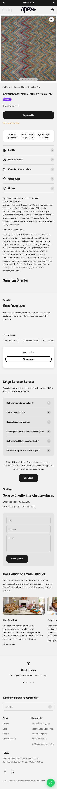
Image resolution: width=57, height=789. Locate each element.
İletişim (6, 733)
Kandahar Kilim (34, 87)
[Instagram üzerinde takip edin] (12, 771)
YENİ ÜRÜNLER (28, 3)
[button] (11, 123)
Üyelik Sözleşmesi (39, 738)
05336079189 (24, 501)
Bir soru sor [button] (28, 359)
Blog (5, 728)
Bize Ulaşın (28, 478)
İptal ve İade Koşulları (40, 723)
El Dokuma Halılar (31, 340)
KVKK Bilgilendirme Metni (42, 744)
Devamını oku (9, 644)
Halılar (5, 87)
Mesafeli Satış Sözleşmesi (42, 728)
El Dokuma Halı (18, 87)
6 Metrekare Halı (11, 340)
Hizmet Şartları (9, 738)
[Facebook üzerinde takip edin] (5, 771)
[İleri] (53, 2)
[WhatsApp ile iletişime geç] (51, 783)
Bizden (6, 723)
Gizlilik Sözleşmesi (39, 733)
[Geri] (3, 2)
